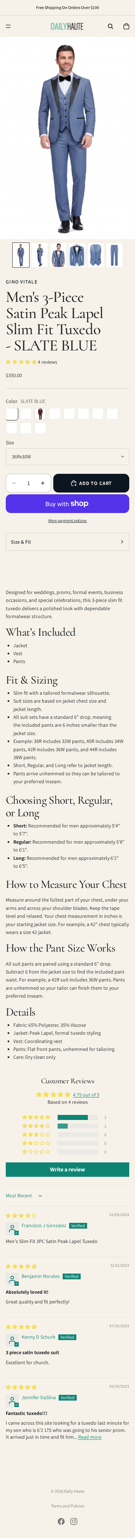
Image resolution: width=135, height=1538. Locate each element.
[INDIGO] (26, 413)
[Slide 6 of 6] (114, 255)
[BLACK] (54, 413)
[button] (22, 362)
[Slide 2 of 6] (40, 255)
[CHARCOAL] (69, 413)
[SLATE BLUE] (11, 413)
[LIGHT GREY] (11, 428)
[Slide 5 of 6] (96, 255)
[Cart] (126, 26)
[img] (21, 1215)
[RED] (26, 428)
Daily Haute (74, 1491)
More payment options (67, 520)
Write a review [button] (67, 1169)
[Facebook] (61, 1521)
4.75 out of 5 (86, 1095)
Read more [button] (90, 1437)
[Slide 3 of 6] (58, 255)
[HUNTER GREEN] (98, 413)
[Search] (110, 26)
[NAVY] (112, 413)
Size (10, 442)
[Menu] (8, 26)
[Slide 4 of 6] (77, 255)
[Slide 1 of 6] (21, 255)
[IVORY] (40, 428)
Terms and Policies (67, 1505)
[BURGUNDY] (40, 413)
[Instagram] (73, 1521)
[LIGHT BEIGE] (83, 413)
